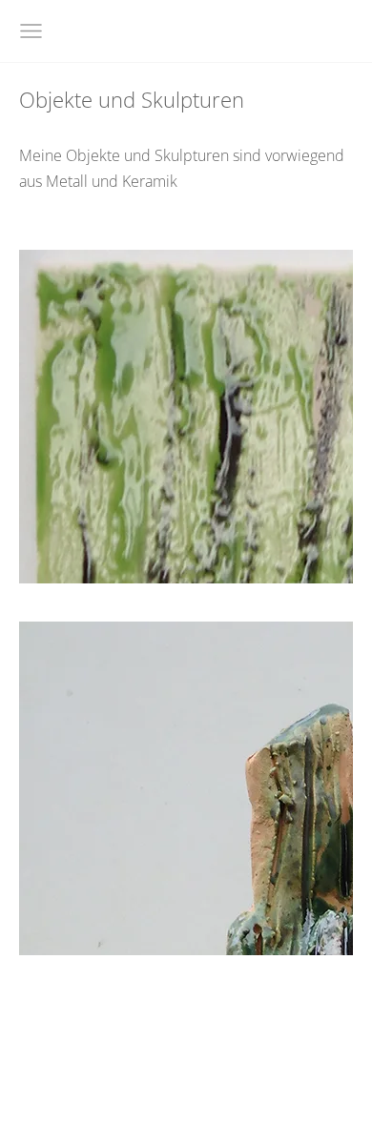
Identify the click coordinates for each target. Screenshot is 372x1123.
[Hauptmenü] (31, 31)
